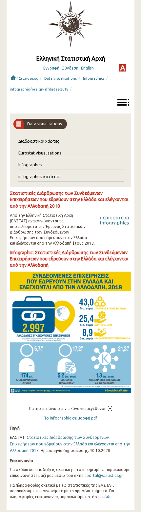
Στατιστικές (28, 78)
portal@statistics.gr (105, 475)
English (87, 68)
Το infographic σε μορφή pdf (70, 418)
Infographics (93, 78)
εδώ (106, 497)
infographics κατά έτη (39, 176)
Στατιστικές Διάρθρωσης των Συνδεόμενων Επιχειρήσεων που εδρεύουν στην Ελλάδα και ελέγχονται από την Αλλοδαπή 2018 (70, 444)
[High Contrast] (122, 68)
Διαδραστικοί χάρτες (38, 141)
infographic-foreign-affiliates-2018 (39, 89)
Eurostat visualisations (39, 153)
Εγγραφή (51, 68)
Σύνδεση (70, 68)
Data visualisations (60, 78)
